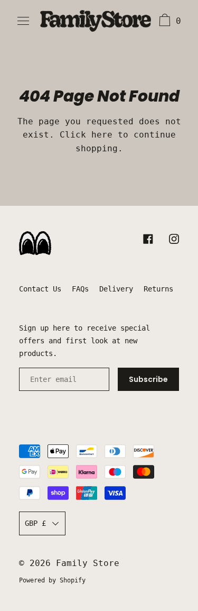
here (101, 135)
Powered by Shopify (52, 580)
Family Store (87, 563)
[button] (168, 21)
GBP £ (35, 523)
